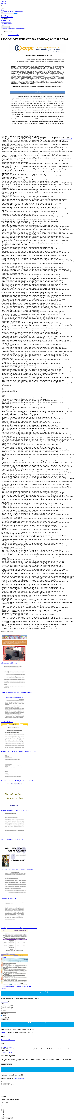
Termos (10, 1052)
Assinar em (4, 1002)
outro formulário (19, 1078)
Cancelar (3, 1118)
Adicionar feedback (6, 1064)
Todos (5, 1015)
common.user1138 (13, 35)
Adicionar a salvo (20, 28)
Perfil (2, 25)
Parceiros (9, 1047)
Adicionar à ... (5, 27)
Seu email (3, 1096)
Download (4, 988)
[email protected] (66, 139)
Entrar (2, 10)
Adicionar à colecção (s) (8, 28)
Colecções (10, 17)
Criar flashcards (18, 11)
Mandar (10, 1118)
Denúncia (3, 1047)
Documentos (4, 1040)
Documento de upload (7, 11)
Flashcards (4, 17)
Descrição (7, 1007)
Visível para (4, 1013)
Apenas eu (6, 1017)
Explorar (3, 3)
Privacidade (4, 1052)
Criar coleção (4, 1019)
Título (2, 1003)
